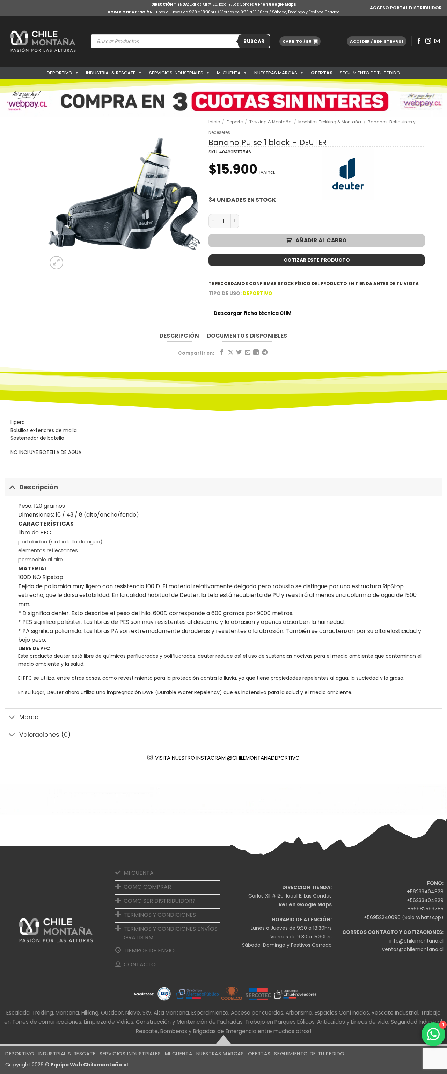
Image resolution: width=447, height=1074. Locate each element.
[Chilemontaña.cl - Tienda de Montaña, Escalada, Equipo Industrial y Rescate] (43, 41)
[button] (300, 41)
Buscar (253, 41)
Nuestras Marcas (275, 73)
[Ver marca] (348, 174)
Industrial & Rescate (110, 73)
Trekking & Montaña (270, 122)
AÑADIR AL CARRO (321, 240)
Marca (29, 717)
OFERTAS (322, 73)
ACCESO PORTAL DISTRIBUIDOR (406, 8)
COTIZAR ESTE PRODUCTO (317, 260)
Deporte (235, 122)
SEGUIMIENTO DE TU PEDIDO (370, 73)
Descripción (38, 487)
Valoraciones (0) (45, 734)
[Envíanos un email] (437, 41)
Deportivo (59, 73)
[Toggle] (12, 487)
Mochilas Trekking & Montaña (329, 122)
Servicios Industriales (176, 73)
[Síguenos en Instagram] (428, 41)
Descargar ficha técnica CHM (253, 313)
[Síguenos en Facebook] (419, 41)
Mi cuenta (229, 73)
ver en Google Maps (275, 4)
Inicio (214, 122)
